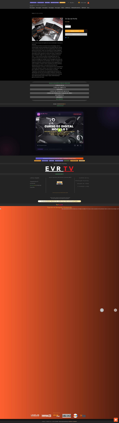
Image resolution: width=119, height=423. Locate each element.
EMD (35, 185)
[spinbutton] (68, 26)
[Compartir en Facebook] (66, 37)
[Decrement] (66, 26)
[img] (35, 416)
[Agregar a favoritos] (85, 31)
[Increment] (70, 26)
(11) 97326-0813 (38, 185)
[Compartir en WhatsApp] (68, 37)
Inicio (33, 13)
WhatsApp (32, 185)
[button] (88, 3)
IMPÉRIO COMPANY (73, 421)
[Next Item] (115, 310)
